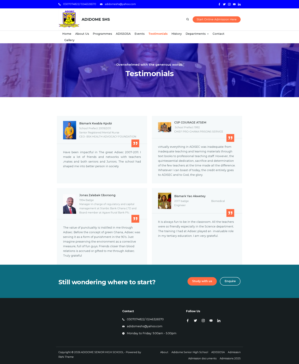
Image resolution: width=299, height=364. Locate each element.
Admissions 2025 (230, 358)
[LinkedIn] (239, 4)
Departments (196, 33)
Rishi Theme (66, 356)
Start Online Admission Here (217, 19)
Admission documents (202, 358)
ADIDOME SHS (96, 19)
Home (66, 33)
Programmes (102, 33)
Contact (218, 33)
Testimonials (158, 33)
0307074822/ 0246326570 (79, 4)
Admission (234, 352)
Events (140, 33)
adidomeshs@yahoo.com (120, 4)
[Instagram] (229, 4)
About (164, 352)
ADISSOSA (123, 33)
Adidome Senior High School (189, 352)
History (176, 33)
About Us (82, 33)
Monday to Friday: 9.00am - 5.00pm (151, 333)
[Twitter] (224, 4)
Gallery (69, 40)
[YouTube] (234, 4)
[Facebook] (219, 4)
